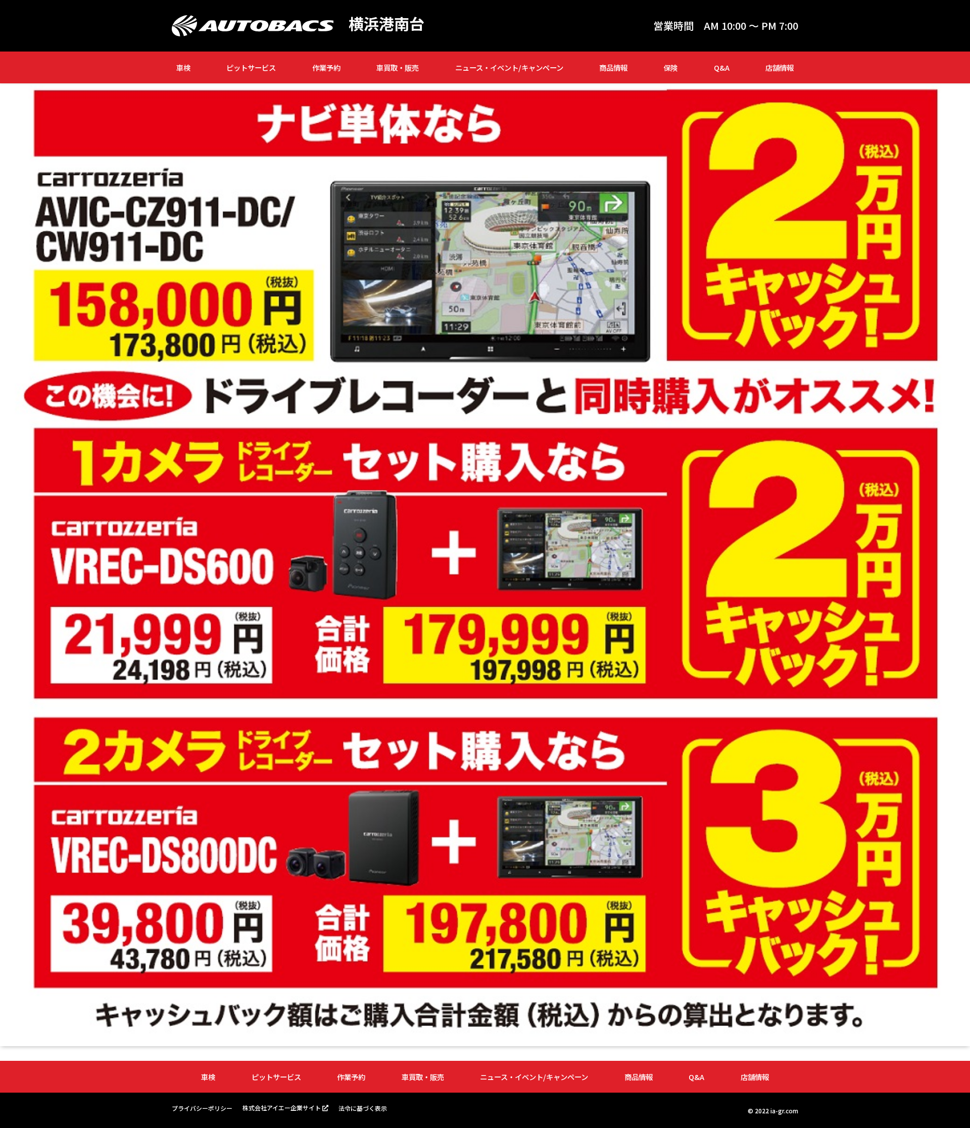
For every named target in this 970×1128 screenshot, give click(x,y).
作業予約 (326, 67)
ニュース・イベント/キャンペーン (509, 67)
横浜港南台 (386, 23)
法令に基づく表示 (362, 1108)
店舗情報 (779, 67)
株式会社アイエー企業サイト (282, 1107)
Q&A (722, 67)
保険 (670, 67)
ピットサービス (251, 67)
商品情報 (613, 67)
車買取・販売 (397, 67)
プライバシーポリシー (202, 1108)
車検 (183, 67)
